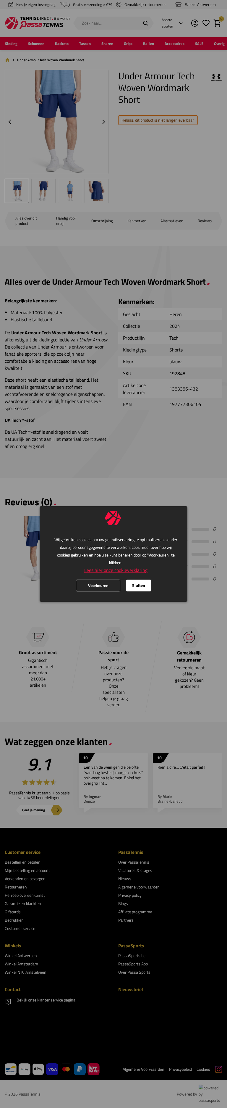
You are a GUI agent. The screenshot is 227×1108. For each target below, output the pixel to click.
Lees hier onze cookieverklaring (115, 570)
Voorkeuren (98, 585)
